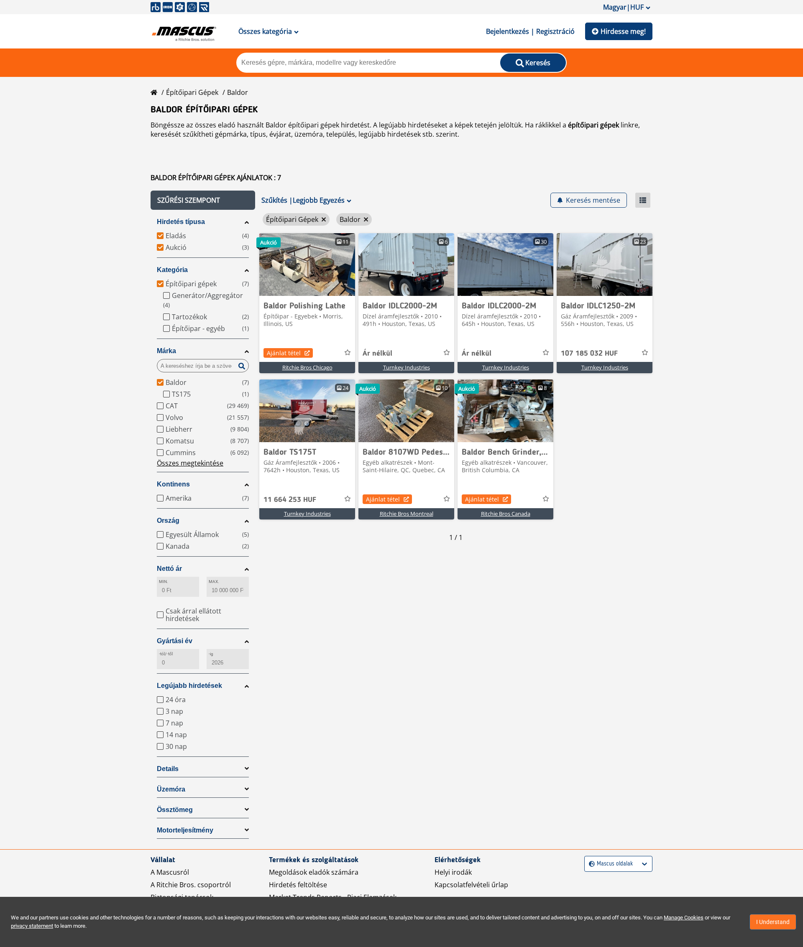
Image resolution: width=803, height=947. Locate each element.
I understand (773, 922)
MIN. (163, 581)
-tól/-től (166, 654)
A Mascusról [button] (170, 872)
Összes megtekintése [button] (190, 463)
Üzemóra (171, 789)
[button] (203, 200)
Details (168, 768)
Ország (168, 520)
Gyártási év (174, 640)
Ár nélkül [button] (377, 353)
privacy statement (32, 926)
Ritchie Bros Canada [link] (505, 513)
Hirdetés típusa (181, 221)
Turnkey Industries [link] (406, 367)
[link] (307, 264)
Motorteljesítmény (185, 830)
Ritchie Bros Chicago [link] (307, 367)
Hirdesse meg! (623, 31)
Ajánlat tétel (284, 353)
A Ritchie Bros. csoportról (191, 884)
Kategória (172, 269)
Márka (166, 350)
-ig (211, 654)
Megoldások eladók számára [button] (313, 872)
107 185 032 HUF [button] (589, 353)
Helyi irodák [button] (453, 872)
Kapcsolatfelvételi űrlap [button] (471, 884)
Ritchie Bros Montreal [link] (406, 513)
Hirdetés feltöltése (298, 884)
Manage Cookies (683, 917)
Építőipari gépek (192, 92)
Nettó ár (169, 568)
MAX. (214, 581)
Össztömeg (175, 809)
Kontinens (173, 484)
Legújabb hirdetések (189, 685)
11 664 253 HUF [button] (289, 500)
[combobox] (590, 864)
